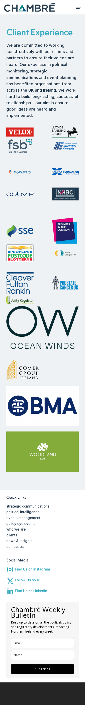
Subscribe (43, 669)
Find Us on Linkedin (31, 591)
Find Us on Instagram (32, 569)
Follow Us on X (27, 580)
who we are (16, 529)
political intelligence (22, 512)
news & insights (19, 541)
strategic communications (27, 506)
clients (11, 535)
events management (23, 518)
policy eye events (20, 524)
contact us (15, 547)
